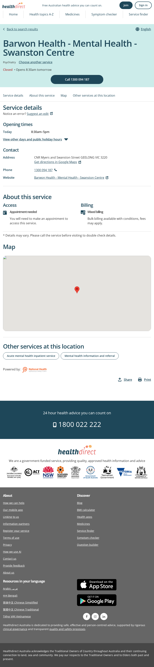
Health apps (84, 517)
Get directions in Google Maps (55, 162)
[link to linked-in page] (103, 616)
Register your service (16, 531)
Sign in (143, 5)
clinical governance (15, 629)
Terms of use (11, 538)
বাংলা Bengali (10, 595)
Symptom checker (104, 14)
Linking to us (11, 517)
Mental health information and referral (90, 356)
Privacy (7, 544)
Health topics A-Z (41, 14)
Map (64, 95)
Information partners (16, 524)
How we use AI (12, 551)
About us (8, 572)
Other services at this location (94, 95)
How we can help (13, 503)
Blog (79, 503)
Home (13, 14)
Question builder (87, 544)
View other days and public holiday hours (32, 139)
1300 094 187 (43, 170)
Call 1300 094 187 (77, 79)
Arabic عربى (10, 588)
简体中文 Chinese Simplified (20, 602)
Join (126, 5)
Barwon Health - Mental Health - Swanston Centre (69, 178)
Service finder (138, 14)
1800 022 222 (79, 424)
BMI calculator (86, 510)
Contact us (9, 558)
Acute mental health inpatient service (31, 356)
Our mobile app (13, 510)
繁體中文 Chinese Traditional (21, 609)
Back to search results (22, 29)
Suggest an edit (38, 114)
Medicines (72, 14)
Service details (13, 95)
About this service (42, 95)
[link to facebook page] (86, 616)
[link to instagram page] (95, 616)
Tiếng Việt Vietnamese (17, 616)
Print (147, 380)
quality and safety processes (67, 629)
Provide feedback (14, 565)
